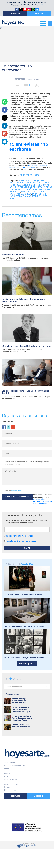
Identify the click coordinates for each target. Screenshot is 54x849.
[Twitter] (8, 426)
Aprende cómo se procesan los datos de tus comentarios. (42, 501)
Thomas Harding (31, 196)
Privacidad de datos (12, 787)
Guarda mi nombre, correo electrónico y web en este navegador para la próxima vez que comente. (26, 463)
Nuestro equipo (10, 790)
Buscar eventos (12, 694)
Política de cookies (11, 784)
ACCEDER (39, 13)
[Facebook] (4, 426)
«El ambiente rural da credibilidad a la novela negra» (26, 346)
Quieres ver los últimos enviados (19, 536)
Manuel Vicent (29, 192)
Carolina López (33, 183)
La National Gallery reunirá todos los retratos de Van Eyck (21, 709)
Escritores (26, 175)
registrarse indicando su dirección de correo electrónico (28, 166)
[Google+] (13, 426)
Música (7, 773)
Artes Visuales (10, 762)
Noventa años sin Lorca (13, 254)
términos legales (16, 490)
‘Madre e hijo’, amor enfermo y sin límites (21, 726)
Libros (36, 175)
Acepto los (13, 490)
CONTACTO (15, 13)
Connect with (7, 422)
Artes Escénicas (10, 779)
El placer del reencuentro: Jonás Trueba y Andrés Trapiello (25, 392)
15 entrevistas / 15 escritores (28, 146)
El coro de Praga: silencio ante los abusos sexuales (19, 701)
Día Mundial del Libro (31, 187)
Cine (6, 776)
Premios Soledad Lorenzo (14, 765)
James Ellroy (39, 189)
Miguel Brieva (24, 194)
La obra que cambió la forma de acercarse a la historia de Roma (24, 300)
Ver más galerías (27, 663)
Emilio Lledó (24, 189)
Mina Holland (39, 194)
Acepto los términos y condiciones (21, 541)
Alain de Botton (27, 180)
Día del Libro (23, 185)
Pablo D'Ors (15, 196)
